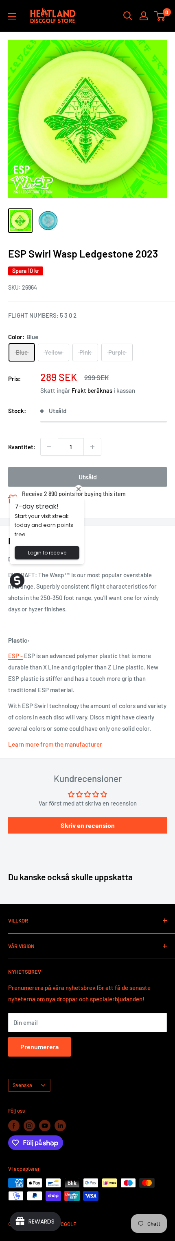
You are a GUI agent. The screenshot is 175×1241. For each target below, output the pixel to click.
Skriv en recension (88, 825)
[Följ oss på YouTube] (44, 1125)
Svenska (22, 1085)
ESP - (15, 655)
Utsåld (88, 477)
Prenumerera (39, 1046)
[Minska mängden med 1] (49, 446)
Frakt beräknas (92, 390)
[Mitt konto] (144, 15)
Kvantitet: (21, 446)
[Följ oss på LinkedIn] (60, 1125)
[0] (160, 16)
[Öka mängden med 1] (92, 446)
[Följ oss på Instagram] (29, 1125)
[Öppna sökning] (127, 15)
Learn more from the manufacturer (55, 744)
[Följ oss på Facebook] (14, 1125)
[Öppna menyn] (12, 16)
